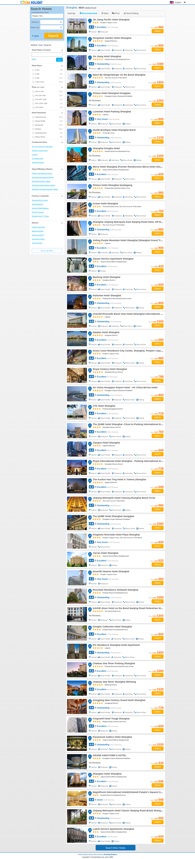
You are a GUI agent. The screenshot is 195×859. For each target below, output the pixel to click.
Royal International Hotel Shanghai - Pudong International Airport (129, 461)
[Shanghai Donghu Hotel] (77, 154)
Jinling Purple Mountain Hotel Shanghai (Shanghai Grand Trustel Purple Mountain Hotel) (142, 240)
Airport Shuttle (49, 121)
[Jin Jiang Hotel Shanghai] (77, 62)
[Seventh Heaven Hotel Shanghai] (77, 577)
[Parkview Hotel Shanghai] (77, 301)
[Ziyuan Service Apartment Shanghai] (77, 265)
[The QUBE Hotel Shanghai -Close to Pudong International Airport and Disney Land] (77, 430)
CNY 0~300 (49, 92)
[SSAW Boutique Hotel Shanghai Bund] (77, 136)
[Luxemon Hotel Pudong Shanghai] (77, 117)
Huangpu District (38, 235)
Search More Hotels (115, 848)
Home (80, 854)
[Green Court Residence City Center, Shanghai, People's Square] (77, 357)
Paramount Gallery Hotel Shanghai (112, 737)
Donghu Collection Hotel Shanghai (112, 627)
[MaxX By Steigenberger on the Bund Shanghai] (77, 81)
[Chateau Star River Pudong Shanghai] (77, 669)
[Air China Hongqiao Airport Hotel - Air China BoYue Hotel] (77, 393)
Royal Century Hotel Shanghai (109, 369)
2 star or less (49, 82)
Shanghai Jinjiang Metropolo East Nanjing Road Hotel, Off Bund (128, 222)
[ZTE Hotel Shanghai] (77, 412)
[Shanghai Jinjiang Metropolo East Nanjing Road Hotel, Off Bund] (77, 228)
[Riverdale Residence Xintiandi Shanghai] (77, 596)
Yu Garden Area (37, 158)
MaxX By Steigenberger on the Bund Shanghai (118, 75)
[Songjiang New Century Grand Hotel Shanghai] (77, 706)
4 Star (49, 74)
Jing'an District (37, 243)
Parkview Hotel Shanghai (106, 296)
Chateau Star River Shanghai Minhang (114, 682)
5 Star (49, 70)
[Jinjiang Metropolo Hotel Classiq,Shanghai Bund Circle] (77, 504)
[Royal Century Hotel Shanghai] (77, 375)
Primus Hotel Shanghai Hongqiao (111, 93)
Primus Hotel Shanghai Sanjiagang (112, 185)
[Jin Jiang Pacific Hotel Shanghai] (77, 25)
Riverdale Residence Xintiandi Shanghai (115, 590)
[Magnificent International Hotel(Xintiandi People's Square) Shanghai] (77, 798)
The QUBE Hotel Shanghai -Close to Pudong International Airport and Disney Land (139, 424)
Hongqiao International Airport (42, 177)
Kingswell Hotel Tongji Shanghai (111, 719)
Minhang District (38, 231)
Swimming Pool (49, 133)
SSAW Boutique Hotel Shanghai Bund (114, 130)
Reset (34, 59)
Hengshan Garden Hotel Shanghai (111, 38)
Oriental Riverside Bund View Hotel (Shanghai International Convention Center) (137, 314)
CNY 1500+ (49, 107)
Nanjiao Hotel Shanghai (105, 332)
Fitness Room (49, 137)
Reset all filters (47, 251)
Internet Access (49, 117)
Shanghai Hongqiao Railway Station (45, 189)
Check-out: (35, 27)
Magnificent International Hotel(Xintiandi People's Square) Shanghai (131, 792)
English (178, 2)
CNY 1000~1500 (49, 103)
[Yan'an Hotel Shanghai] (77, 559)
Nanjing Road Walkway (40, 208)
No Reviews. (95, 100)
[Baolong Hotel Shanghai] (77, 283)
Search (53, 36)
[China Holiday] (31, 4)
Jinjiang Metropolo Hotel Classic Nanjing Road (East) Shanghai (128, 811)
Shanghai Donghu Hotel (106, 148)
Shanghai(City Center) (40, 200)
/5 (104, 27)
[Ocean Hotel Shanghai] (77, 209)
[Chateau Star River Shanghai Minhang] (77, 688)
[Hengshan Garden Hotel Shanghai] (77, 44)
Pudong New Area (38, 227)
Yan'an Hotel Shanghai (105, 553)
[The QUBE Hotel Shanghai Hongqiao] (77, 522)
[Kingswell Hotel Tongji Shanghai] (77, 724)
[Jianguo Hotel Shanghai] (77, 449)
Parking (49, 129)
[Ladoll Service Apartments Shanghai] (77, 835)
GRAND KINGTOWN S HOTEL (109, 755)
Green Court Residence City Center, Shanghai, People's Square (128, 351)
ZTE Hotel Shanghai (103, 406)
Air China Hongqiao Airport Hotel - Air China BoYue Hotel (124, 388)
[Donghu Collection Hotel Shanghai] (77, 633)
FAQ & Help (88, 854)
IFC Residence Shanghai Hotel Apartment (116, 645)
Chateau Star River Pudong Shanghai (113, 664)
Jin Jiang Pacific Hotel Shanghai (110, 20)
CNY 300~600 (49, 95)
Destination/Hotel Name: (40, 12)
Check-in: (36, 22)
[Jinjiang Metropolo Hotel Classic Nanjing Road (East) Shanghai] (77, 816)
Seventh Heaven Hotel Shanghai (110, 572)
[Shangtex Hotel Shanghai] (77, 780)
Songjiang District (38, 239)
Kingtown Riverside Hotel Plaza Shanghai (116, 535)
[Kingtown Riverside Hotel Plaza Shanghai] (77, 541)
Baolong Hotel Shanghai (106, 277)
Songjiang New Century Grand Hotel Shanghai (118, 700)
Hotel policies (98, 854)
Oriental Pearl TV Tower (40, 216)
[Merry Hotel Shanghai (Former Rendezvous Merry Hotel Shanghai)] (77, 173)
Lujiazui (35, 154)
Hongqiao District (38, 162)
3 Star (49, 78)
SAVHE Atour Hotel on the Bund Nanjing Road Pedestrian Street (128, 608)
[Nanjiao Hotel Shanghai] (77, 338)
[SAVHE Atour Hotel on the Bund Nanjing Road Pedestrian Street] (77, 614)
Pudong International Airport (42, 173)
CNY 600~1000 (49, 99)
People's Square (38, 212)
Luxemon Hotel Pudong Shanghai (111, 112)
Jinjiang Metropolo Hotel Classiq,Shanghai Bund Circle (123, 498)
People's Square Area (39, 151)
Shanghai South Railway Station (43, 185)
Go (59, 59)
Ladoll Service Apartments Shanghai (113, 829)
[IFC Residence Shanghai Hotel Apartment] (77, 651)
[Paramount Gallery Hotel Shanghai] (77, 743)
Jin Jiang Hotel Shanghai (106, 56)
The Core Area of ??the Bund (42, 147)
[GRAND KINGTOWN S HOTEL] (77, 761)
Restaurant (49, 125)
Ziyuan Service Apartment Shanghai (112, 259)
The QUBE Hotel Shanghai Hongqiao (113, 516)
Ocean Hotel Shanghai (105, 204)
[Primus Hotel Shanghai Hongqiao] (77, 99)
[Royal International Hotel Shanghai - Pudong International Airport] (77, 467)
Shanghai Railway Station (41, 181)
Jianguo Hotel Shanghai (106, 443)
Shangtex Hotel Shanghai (107, 774)
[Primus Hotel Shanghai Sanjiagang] (77, 191)
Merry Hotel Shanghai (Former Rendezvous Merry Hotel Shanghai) (130, 167)
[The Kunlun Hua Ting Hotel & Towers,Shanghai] (77, 485)
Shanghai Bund (37, 204)
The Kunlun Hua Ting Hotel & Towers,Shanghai (119, 480)
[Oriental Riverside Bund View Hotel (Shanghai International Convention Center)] (77, 320)
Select (157, 31)
